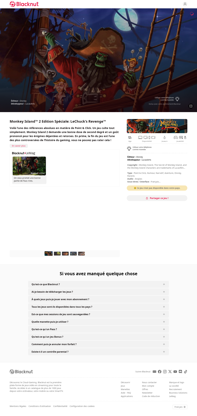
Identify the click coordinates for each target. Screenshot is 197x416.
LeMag (172, 396)
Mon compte (148, 385)
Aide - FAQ (126, 392)
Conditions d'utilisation (40, 406)
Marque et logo (176, 382)
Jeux (123, 385)
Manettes (125, 389)
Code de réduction (151, 396)
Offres (145, 389)
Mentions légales (18, 406)
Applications (127, 396)
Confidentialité (60, 406)
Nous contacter (149, 382)
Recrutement (175, 389)
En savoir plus (19, 145)
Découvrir (125, 382)
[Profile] (185, 4)
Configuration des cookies (82, 406)
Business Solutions (178, 392)
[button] (165, 99)
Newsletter (147, 392)
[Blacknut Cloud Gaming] (24, 4)
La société (174, 385)
